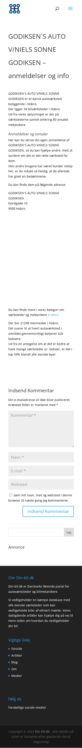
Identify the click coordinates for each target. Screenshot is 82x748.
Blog (14, 662)
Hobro (54, 315)
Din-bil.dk (42, 731)
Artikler (16, 655)
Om (14, 669)
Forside (16, 649)
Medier (16, 676)
